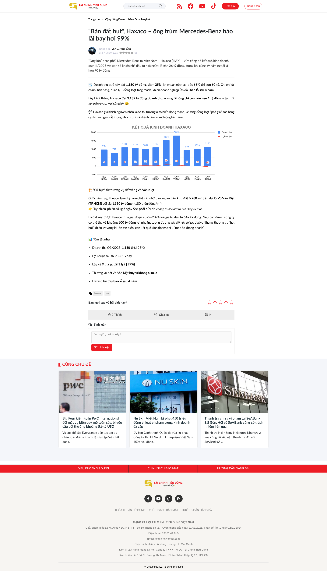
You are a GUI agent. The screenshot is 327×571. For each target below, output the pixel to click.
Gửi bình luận (102, 347)
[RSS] (179, 6)
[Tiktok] (213, 6)
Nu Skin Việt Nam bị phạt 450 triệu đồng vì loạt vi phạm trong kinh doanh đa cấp (161, 422)
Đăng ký (230, 6)
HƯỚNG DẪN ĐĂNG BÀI (197, 510)
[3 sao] (220, 303)
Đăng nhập (253, 6)
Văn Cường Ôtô (121, 49)
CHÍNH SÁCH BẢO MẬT (163, 510)
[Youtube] (202, 6)
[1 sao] (209, 303)
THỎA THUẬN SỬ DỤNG (130, 510)
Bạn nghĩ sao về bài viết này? (107, 302)
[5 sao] (231, 303)
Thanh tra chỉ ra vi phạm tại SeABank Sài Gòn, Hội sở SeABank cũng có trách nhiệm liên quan (234, 422)
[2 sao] (215, 303)
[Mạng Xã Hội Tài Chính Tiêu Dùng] (88, 6)
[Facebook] (190, 6)
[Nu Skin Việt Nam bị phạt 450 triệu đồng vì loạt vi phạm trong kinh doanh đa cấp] (163, 392)
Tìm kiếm (160, 6)
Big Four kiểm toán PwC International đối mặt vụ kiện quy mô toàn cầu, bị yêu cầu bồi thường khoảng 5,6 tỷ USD (92, 422)
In (209, 314)
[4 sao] (226, 303)
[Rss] (179, 498)
